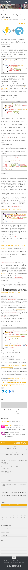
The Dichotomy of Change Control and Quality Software (13, 496)
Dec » (6, 521)
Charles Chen (5, 19)
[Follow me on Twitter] (14, 443)
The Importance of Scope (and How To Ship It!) (13, 492)
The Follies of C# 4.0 (6, 409)
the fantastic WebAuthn (6, 250)
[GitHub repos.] (24, 443)
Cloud (9, 11)
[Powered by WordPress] (8, 562)
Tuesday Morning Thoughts (18, 410)
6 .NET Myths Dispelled (7, 471)
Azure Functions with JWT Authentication (11, 489)
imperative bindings (20, 309)
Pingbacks (16, 421)
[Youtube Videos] (21, 443)
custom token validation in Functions (16, 378)
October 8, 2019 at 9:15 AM (19, 425)
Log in (3, 543)
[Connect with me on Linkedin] (19, 443)
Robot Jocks (8, 425)
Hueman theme (21, 562)
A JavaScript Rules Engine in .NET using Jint (12, 466)
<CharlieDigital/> (6, 2)
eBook (25, 23)
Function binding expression (12, 244)
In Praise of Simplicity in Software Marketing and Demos (13, 484)
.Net (2, 11)
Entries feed (5, 546)
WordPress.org (5, 552)
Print (19, 23)
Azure (5, 11)
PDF (22, 23)
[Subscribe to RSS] (26, 443)
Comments (6, 421)
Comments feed (6, 549)
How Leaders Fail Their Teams (8, 481)
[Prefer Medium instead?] (17, 443)
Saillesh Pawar (4, 273)
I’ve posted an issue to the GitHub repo (10, 292)
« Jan (2, 521)
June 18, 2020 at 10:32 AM (15, 432)
